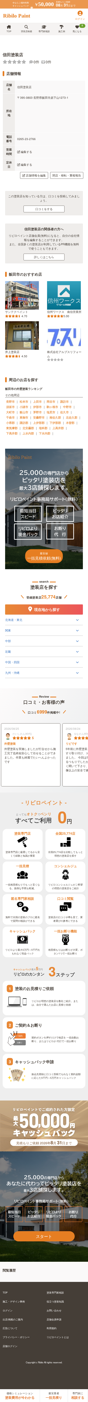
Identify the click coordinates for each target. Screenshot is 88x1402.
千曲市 (10, 417)
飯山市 (24, 412)
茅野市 (37, 412)
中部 (8, 641)
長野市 (10, 401)
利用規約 (51, 1328)
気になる (78, 28)
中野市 (67, 407)
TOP (9, 31)
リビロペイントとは (58, 1337)
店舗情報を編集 (36, 175)
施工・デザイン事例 (14, 1301)
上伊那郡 (39, 423)
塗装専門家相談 (55, 1292)
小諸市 (24, 407)
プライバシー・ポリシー (16, 1337)
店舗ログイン (10, 1346)
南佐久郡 (55, 417)
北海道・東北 (13, 620)
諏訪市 (64, 401)
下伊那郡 (55, 423)
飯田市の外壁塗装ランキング (23, 389)
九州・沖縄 (12, 673)
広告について (10, 1328)
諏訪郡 (24, 423)
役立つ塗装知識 (55, 1301)
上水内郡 (28, 433)
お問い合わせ (54, 1310)
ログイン (7, 1310)
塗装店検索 (26, 31)
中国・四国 (12, 662)
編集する (26, 152)
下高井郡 (12, 433)
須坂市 (10, 407)
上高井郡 (58, 428)
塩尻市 (51, 412)
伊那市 (37, 407)
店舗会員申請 (54, 1319)
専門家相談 (44, 31)
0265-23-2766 (26, 139)
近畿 (8, 651)
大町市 (10, 412)
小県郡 (10, 423)
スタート (44, 1236)
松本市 (24, 401)
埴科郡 (43, 428)
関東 (8, 630)
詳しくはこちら (44, 257)
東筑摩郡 (12, 428)
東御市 (24, 417)
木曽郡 (70, 423)
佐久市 (64, 412)
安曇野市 (39, 417)
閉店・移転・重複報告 (66, 175)
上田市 (37, 401)
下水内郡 (44, 433)
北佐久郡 (71, 417)
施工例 (61, 31)
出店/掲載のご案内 (13, 1319)
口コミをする (44, 209)
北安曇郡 (28, 428)
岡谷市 (51, 401)
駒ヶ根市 (52, 407)
